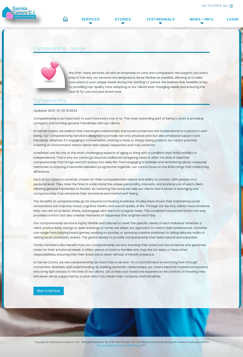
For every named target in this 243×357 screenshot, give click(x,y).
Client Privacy (119, 345)
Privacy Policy (104, 345)
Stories (123, 19)
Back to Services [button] (48, 291)
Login (232, 19)
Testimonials (160, 19)
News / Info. (202, 19)
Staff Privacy (134, 345)
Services (90, 19)
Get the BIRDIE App (215, 5)
